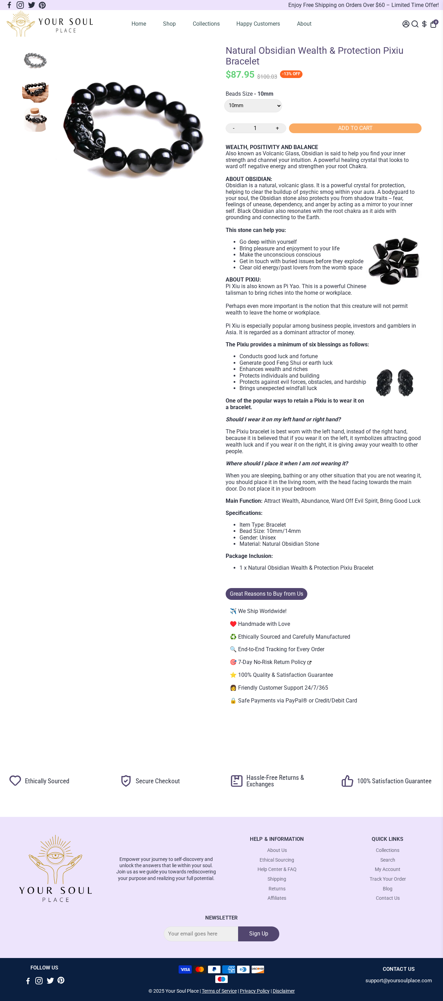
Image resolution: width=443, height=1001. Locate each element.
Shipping (277, 879)
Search (387, 860)
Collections (206, 23)
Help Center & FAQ (277, 869)
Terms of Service (219, 991)
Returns (277, 888)
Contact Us (388, 898)
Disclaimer (284, 991)
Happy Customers (258, 23)
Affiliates (277, 898)
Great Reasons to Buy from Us (266, 593)
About (304, 23)
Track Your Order (388, 879)
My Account (387, 869)
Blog (387, 888)
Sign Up (258, 933)
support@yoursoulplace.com (398, 981)
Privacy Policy (255, 991)
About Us (277, 850)
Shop (169, 23)
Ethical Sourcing (277, 860)
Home (139, 23)
